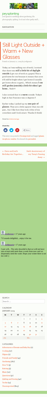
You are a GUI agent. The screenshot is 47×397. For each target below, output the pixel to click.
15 (24, 326)
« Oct (4, 338)
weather (13, 139)
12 (5, 326)
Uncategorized (25, 136)
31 (36, 334)
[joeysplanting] (23, 6)
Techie (5, 382)
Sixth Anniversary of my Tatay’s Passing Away (36, 154)
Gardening (6, 361)
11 (42, 322)
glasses (41, 136)
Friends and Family (9, 358)
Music (4, 372)
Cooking (5, 351)
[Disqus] (23, 196)
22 (24, 330)
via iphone (6, 139)
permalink (32, 139)
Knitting (5, 368)
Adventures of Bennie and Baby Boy (16, 347)
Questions (6, 375)
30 (30, 334)
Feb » (28, 338)
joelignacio (28, 61)
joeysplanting (10, 13)
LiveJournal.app (14, 119)
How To (5, 365)
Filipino (5, 354)
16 (30, 326)
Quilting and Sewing (10, 379)
